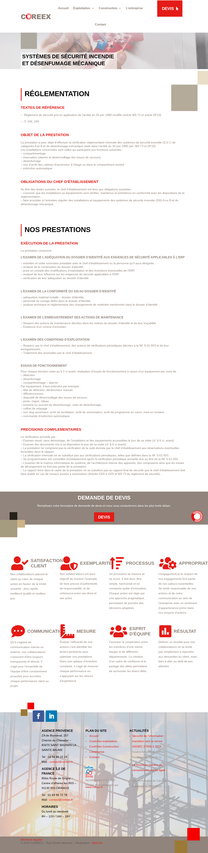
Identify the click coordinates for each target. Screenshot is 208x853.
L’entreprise (134, 8)
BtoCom (97, 842)
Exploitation (81, 8)
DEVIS (168, 8)
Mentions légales (31, 839)
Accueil (63, 8)
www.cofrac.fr (94, 787)
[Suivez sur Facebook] (38, 716)
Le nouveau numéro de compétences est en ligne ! (148, 770)
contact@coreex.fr (61, 761)
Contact (100, 24)
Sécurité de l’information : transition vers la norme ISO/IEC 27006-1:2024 (148, 741)
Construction (108, 8)
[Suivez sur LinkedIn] (51, 716)
